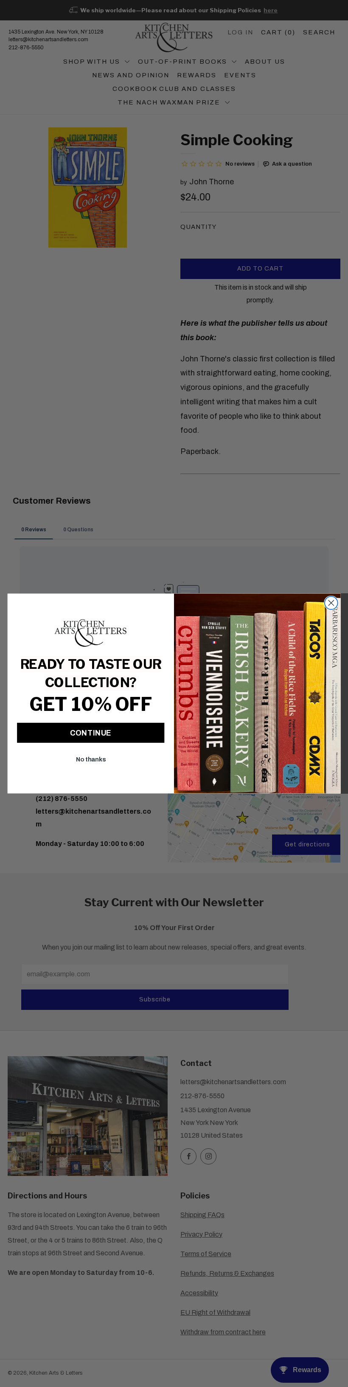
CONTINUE (90, 733)
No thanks (91, 759)
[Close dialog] (331, 602)
